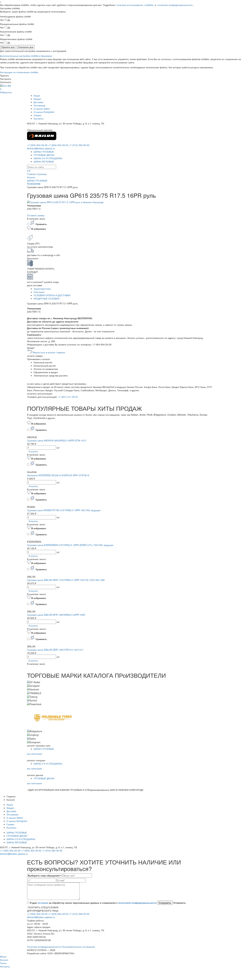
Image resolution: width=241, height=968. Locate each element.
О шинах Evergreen (44, 112)
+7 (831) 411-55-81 (68, 396)
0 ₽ (28, 170)
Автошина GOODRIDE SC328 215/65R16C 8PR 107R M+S (58, 475)
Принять (4, 75)
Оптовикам (39, 105)
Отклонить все (25, 47)
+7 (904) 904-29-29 (37, 145)
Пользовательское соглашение (78, 946)
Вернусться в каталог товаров (48, 352)
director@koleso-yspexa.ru (41, 148)
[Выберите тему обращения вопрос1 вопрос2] (44, 875)
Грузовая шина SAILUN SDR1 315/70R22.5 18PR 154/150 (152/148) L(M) (66, 580)
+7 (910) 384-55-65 (79, 145)
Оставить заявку (35, 215)
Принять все (8, 47)
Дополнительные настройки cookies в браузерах (26, 55)
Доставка (38, 102)
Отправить (179, 902)
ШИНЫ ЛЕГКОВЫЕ (44, 161)
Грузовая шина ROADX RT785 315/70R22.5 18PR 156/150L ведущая (63, 510)
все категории (34, 753)
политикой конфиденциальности (137, 902)
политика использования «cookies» (135, 5)
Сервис (37, 115)
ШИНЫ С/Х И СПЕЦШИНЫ (48, 158)
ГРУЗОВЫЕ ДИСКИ (44, 155)
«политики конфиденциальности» (175, 5)
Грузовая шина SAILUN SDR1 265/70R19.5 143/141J (55, 649)
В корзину (33, 451)
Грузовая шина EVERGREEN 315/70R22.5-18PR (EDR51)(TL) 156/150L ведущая (70, 545)
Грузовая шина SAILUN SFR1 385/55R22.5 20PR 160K (56, 614)
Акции (37, 95)
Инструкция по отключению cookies (19, 72)
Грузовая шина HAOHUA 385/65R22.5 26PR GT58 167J (56, 440)
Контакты (38, 118)
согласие (43, 902)
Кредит (37, 98)
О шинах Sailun (42, 108)
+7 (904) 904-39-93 (58, 145)
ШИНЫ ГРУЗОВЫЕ (44, 151)
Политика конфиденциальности (44, 946)
